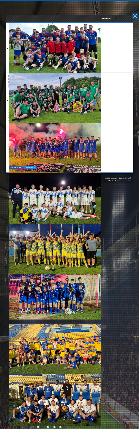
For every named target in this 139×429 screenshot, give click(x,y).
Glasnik (118, 19)
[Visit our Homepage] (135, 16)
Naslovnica (106, 19)
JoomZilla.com (126, 180)
